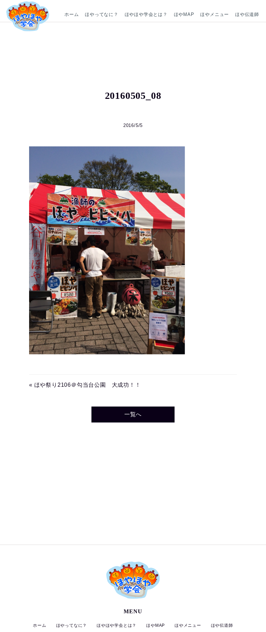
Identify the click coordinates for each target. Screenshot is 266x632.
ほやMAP (184, 14)
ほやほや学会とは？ (146, 14)
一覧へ (133, 414)
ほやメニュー (214, 14)
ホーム (71, 14)
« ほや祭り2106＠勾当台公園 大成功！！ (85, 385)
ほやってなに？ (101, 14)
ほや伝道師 (247, 14)
